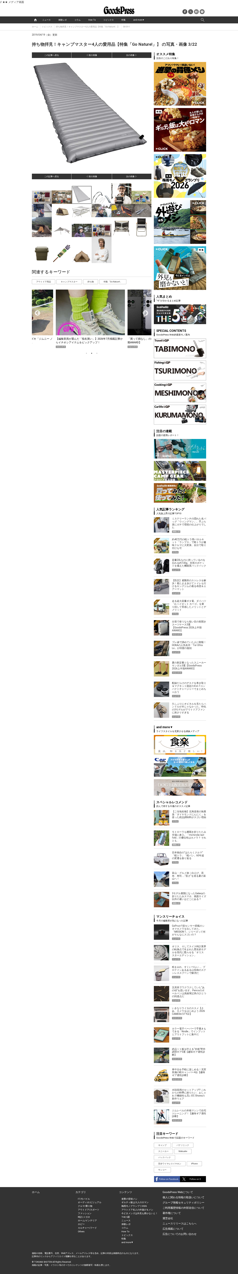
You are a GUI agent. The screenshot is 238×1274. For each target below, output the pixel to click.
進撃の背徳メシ (129, 1199)
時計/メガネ (84, 1217)
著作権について (172, 1213)
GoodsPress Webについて (178, 1192)
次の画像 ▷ (131, 55)
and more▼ (138, 20)
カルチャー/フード (87, 1228)
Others (81, 1231)
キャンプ (162, 1145)
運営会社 (168, 1218)
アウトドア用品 (43, 281)
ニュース (46, 20)
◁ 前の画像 (91, 55)
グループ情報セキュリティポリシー (183, 1202)
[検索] (202, 19)
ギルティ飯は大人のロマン (135, 1202)
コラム (77, 20)
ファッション (84, 1213)
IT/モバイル (84, 1199)
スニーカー (163, 1151)
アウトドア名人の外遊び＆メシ (137, 1209)
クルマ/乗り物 (85, 1206)
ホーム (35, 26)
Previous (36, 312)
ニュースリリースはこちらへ (180, 1223)
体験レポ (62, 20)
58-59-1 (126, 26)
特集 (123, 20)
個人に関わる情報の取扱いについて (183, 1197)
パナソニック (182, 1145)
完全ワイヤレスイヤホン (169, 1163)
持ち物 (90, 281)
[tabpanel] (92, 319)
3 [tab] (97, 353)
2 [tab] (91, 353)
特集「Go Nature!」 (113, 281)
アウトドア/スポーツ (88, 1209)
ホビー (81, 1224)
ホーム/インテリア (87, 1220)
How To (92, 20)
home (35, 19)
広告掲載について (173, 1228)
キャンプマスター (69, 281)
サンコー (162, 1170)
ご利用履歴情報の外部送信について (183, 1207)
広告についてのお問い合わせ (180, 1234)
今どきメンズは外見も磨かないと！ (139, 1213)
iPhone (194, 1163)
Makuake (183, 1151)
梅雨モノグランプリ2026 (134, 1206)
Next (144, 312)
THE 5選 (125, 1217)
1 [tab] (86, 353)
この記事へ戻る (51, 55)
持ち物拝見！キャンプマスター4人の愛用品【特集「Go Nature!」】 (87, 26)
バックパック (164, 1157)
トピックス (108, 20)
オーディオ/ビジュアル (89, 1202)
